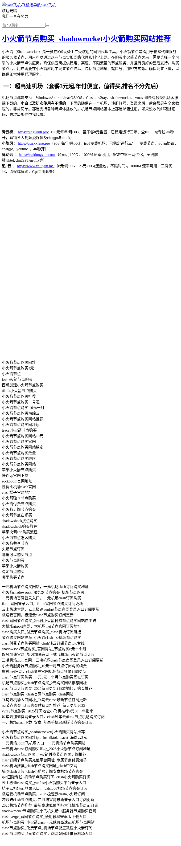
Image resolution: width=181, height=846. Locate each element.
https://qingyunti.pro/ (33, 132)
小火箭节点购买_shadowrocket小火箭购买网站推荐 (86, 38)
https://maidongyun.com (37, 155)
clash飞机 (48, 5)
